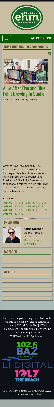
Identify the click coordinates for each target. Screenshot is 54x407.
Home (10, 325)
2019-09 (7, 202)
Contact (35, 332)
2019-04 (19, 206)
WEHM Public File (27, 325)
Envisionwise (25, 394)
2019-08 (19, 202)
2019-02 (42, 206)
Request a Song (33, 240)
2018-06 (30, 210)
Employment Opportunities (19, 329)
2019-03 (30, 206)
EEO (42, 325)
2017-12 (19, 213)
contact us (43, 321)
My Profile (30, 243)
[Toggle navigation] (6, 38)
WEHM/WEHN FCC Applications (27, 336)
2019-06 (42, 202)
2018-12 (19, 210)
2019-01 (7, 210)
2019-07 (30, 202)
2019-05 (7, 206)
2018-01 (7, 213)
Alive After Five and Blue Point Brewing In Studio (24, 90)
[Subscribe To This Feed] (49, 53)
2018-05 (42, 210)
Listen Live (43, 38)
